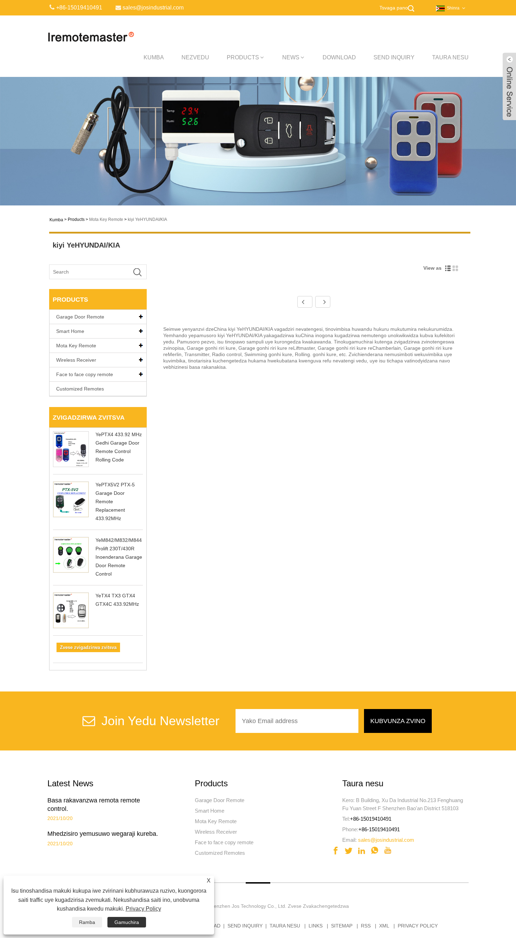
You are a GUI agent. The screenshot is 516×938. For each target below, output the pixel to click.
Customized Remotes (80, 389)
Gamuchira (126, 922)
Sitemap (341, 926)
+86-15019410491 (370, 819)
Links (316, 926)
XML (384, 926)
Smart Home (70, 331)
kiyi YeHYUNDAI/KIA (147, 219)
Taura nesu (450, 57)
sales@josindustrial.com (386, 840)
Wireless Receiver (76, 360)
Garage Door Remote (80, 317)
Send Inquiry (394, 57)
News (290, 57)
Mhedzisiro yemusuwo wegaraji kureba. (102, 833)
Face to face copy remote (84, 374)
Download (339, 57)
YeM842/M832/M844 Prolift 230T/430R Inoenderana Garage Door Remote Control (118, 557)
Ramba (87, 922)
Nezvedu (195, 57)
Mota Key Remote (106, 219)
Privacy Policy (418, 926)
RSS (366, 926)
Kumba (154, 57)
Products (243, 57)
